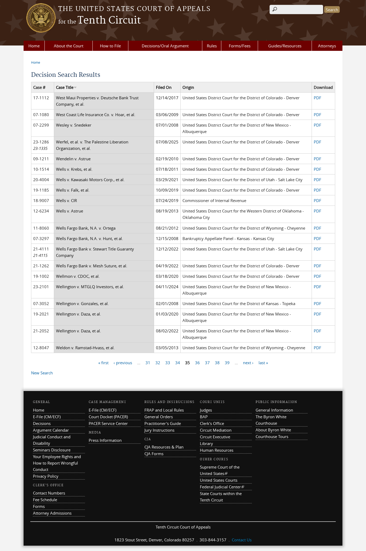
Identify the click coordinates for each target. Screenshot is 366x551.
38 (217, 362)
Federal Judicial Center (222, 486)
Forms (39, 506)
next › (248, 362)
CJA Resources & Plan (164, 447)
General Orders (158, 416)
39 (227, 362)
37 (207, 362)
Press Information (105, 440)
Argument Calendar (51, 430)
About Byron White (273, 429)
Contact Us (242, 539)
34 (177, 362)
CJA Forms (153, 453)
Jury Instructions (159, 430)
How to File (110, 45)
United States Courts (218, 480)
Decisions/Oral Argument (165, 45)
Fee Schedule (45, 499)
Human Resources (216, 450)
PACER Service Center (108, 423)
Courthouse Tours (272, 436)
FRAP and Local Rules (164, 410)
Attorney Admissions (52, 513)
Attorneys (327, 45)
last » (263, 362)
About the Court (68, 45)
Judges (206, 410)
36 (197, 362)
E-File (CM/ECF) (47, 416)
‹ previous (123, 362)
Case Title (64, 87)
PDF (317, 97)
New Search (42, 372)
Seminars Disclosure (51, 450)
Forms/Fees (240, 45)
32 (157, 362)
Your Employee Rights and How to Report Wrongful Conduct (57, 463)
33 (167, 362)
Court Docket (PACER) (108, 416)
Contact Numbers (49, 493)
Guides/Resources (284, 45)
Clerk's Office (212, 423)
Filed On (163, 87)
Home (34, 45)
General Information (274, 410)
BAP (204, 416)
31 (147, 362)
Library (206, 443)
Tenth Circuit (99, 20)
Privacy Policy (45, 476)
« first (103, 362)
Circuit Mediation (215, 430)
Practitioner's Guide (162, 423)
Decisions (42, 423)
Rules (212, 45)
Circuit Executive (215, 436)
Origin (188, 87)
